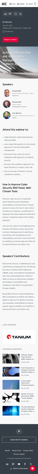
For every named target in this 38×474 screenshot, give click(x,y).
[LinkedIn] (7, 464)
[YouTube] (19, 464)
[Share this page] (20, 14)
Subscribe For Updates (19, 440)
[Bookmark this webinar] (15, 14)
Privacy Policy (28, 450)
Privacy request (19, 454)
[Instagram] (13, 464)
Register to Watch (10, 39)
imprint (7, 450)
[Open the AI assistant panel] (32, 468)
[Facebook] (25, 464)
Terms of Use (16, 450)
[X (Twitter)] (31, 464)
